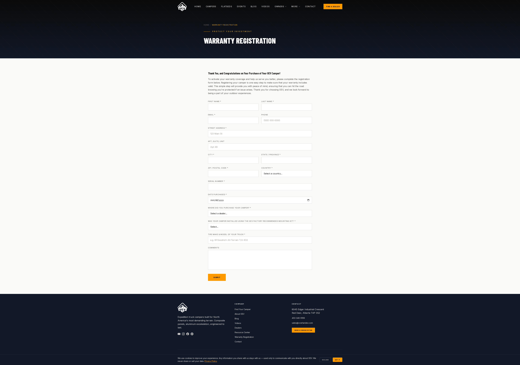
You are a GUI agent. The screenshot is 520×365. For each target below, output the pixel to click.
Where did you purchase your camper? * (229, 208)
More (294, 6)
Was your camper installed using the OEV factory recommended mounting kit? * (252, 221)
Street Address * (217, 128)
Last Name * (267, 101)
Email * (211, 115)
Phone (264, 115)
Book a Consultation (303, 330)
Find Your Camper (243, 309)
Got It (337, 360)
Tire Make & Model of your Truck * (226, 234)
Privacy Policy (210, 361)
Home (197, 6)
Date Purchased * (217, 194)
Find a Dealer (333, 6)
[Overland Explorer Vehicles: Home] (182, 6)
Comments (213, 248)
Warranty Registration (244, 337)
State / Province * (271, 155)
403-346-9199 (298, 318)
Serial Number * (216, 181)
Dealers (238, 328)
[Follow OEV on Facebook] (187, 334)
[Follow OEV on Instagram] (183, 334)
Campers (211, 6)
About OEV (239, 314)
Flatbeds (226, 6)
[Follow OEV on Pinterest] (192, 334)
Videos (265, 6)
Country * (267, 168)
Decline (325, 360)
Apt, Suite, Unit (216, 141)
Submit (216, 277)
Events (241, 6)
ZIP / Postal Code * (218, 168)
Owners (279, 6)
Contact (310, 6)
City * (211, 155)
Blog (254, 6)
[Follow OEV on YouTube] (179, 334)
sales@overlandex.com (302, 323)
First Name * (214, 101)
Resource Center (242, 332)
